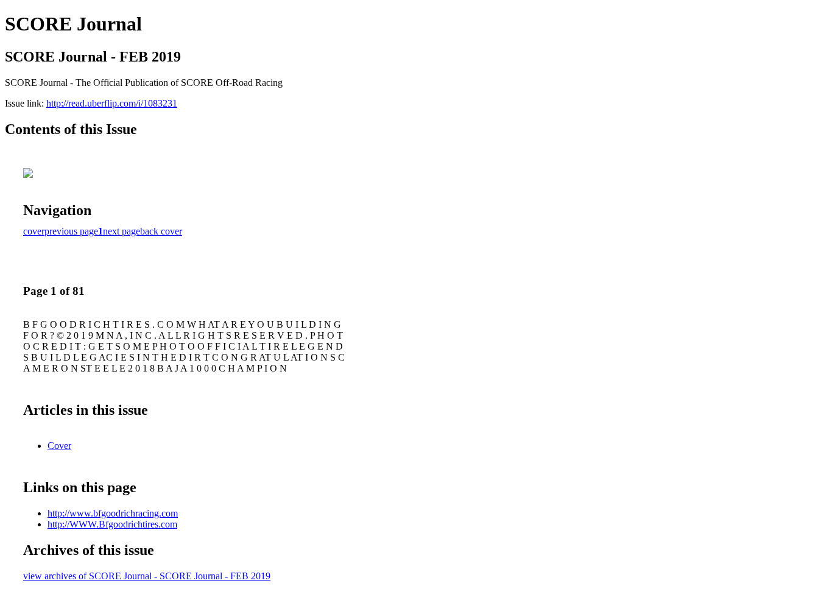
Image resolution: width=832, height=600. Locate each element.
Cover (59, 445)
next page (121, 231)
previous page (71, 231)
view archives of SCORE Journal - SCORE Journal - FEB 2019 (146, 576)
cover (33, 231)
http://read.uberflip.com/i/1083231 (111, 103)
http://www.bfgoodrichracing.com (113, 513)
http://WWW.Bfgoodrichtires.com (112, 524)
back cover (161, 231)
